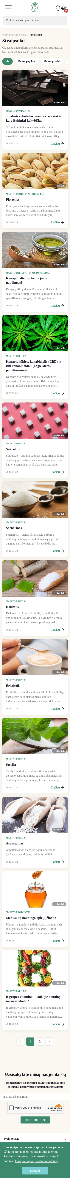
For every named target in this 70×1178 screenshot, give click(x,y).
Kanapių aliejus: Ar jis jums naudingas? (26, 280)
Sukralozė (13, 449)
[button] (63, 8)
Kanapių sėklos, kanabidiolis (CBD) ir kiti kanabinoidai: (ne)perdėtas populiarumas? (33, 366)
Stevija (11, 764)
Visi (7, 61)
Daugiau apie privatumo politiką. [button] (36, 1161)
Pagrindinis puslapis (14, 34)
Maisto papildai (26, 61)
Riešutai (38, 194)
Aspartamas (14, 843)
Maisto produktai (18, 111)
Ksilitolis (12, 607)
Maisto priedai (52, 61)
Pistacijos (13, 199)
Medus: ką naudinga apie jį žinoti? (31, 918)
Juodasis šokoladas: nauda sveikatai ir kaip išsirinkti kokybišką (33, 118)
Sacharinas (14, 528)
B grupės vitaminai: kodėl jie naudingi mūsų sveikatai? (33, 999)
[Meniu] (8, 7)
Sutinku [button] (35, 1170)
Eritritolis (13, 685)
